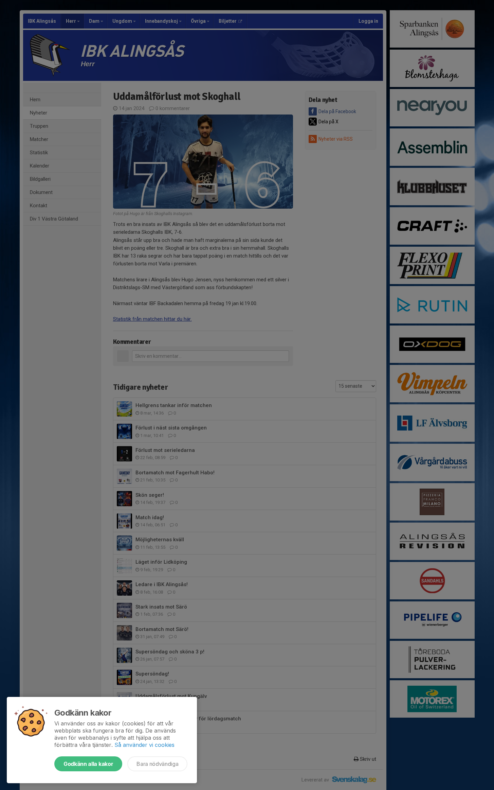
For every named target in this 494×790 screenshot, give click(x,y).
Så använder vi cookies (144, 744)
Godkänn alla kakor (88, 763)
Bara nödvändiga (157, 763)
